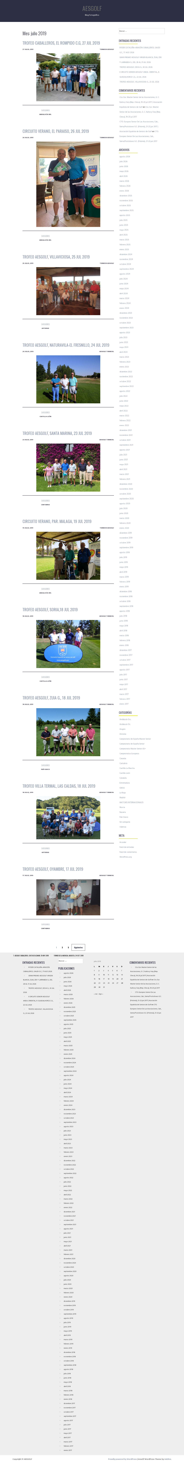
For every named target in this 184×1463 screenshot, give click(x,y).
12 (113, 974)
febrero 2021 (125, 479)
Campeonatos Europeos (129, 753)
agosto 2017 (125, 669)
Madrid (122, 797)
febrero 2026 (125, 186)
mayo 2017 (124, 684)
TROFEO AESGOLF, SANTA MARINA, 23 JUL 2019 (57, 433)
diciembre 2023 (126, 313)
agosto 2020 (125, 503)
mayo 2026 (124, 171)
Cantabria (45, 505)
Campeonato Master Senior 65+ (133, 748)
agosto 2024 (125, 274)
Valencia (123, 826)
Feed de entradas (127, 847)
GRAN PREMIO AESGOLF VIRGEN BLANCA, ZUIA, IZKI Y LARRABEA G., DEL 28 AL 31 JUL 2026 (38, 979)
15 (94, 979)
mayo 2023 (124, 347)
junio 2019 (124, 562)
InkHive (167, 1459)
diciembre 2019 (126, 533)
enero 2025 (124, 249)
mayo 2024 (124, 288)
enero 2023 (124, 366)
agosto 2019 (125, 552)
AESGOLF (92, 8)
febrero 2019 (125, 581)
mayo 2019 (124, 567)
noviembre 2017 (126, 655)
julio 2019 (123, 557)
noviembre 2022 (126, 376)
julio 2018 (123, 616)
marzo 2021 (124, 474)
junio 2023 (124, 342)
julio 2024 (124, 278)
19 (113, 979)
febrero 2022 (125, 420)
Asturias (45, 328)
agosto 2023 (125, 332)
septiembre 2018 (126, 606)
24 (104, 983)
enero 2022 (124, 425)
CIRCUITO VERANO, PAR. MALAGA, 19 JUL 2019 (57, 521)
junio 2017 (124, 679)
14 (122, 974)
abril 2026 (124, 176)
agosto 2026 (125, 156)
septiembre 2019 (126, 547)
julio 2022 (123, 396)
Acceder (123, 842)
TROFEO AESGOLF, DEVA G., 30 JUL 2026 (136, 67)
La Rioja (123, 792)
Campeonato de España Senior (132, 743)
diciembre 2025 (126, 195)
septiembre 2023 (126, 327)
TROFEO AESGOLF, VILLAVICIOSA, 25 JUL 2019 (56, 257)
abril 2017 (123, 689)
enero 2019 (124, 586)
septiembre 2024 (127, 269)
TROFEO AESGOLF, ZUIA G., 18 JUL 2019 (51, 698)
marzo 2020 (124, 518)
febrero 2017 (125, 699)
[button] (68, 77)
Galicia (122, 787)
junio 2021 (124, 459)
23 (99, 983)
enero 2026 (124, 190)
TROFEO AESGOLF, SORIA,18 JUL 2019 (50, 609)
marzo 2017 (124, 694)
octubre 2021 (125, 440)
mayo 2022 (124, 405)
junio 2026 (124, 166)
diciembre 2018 (126, 591)
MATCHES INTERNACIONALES (131, 802)
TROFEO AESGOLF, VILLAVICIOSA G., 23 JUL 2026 (139, 81)
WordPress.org (126, 857)
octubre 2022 (125, 381)
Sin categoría (125, 822)
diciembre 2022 (126, 371)
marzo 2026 (124, 181)
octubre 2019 (125, 542)
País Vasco (45, 769)
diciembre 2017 (126, 650)
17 (104, 979)
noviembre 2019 (126, 537)
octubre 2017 (125, 660)
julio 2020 (124, 508)
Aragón (122, 729)
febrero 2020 (125, 523)
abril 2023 (123, 352)
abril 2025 (124, 234)
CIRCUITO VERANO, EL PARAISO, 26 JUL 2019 (56, 131)
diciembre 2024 (126, 254)
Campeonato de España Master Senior (135, 739)
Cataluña (123, 778)
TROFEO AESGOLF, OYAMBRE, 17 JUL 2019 (53, 869)
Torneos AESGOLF (107, 49)
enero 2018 (124, 645)
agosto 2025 (125, 215)
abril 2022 (124, 410)
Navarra (123, 812)
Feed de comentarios (128, 852)
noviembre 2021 (126, 435)
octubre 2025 (125, 205)
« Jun (96, 994)
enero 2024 (124, 308)
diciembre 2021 (126, 430)
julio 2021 (123, 454)
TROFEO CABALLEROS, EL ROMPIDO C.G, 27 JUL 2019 (61, 43)
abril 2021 (123, 469)
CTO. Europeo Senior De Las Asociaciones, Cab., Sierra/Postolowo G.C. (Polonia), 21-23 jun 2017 (139, 136)
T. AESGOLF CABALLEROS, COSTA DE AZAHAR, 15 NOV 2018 (31, 955)
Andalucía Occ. (125, 719)
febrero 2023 (125, 361)
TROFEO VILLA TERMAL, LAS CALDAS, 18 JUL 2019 (59, 786)
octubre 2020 (125, 493)
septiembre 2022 (127, 386)
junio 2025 (124, 225)
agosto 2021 (125, 449)
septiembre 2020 (127, 498)
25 (109, 983)
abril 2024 (124, 293)
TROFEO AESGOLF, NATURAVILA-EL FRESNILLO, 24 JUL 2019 (66, 345)
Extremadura (125, 783)
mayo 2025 (124, 230)
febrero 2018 (125, 640)
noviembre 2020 (126, 489)
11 (108, 974)
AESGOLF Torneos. (106, 351)
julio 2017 (123, 674)
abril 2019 (123, 572)
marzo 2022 (124, 415)
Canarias (123, 758)
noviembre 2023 (126, 318)
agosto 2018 (125, 611)
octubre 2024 (125, 264)
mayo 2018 (124, 625)
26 (113, 983)
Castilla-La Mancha (127, 768)
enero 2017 (124, 704)
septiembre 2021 (126, 445)
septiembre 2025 (127, 210)
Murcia (122, 807)
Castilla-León (45, 416)
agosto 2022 (125, 391)
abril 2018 (123, 630)
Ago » (101, 994)
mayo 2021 (124, 464)
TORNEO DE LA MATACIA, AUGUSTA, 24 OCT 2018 (68, 955)
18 (108, 979)
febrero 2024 (125, 303)
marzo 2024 (124, 298)
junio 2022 (124, 401)
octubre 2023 (125, 322)
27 (117, 983)
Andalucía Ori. (45, 114)
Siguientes (78, 947)
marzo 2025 (124, 239)
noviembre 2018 (126, 596)
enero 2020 (124, 528)
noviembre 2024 (126, 259)
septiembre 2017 (126, 664)
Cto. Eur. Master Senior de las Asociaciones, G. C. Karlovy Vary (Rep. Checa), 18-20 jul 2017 (140, 112)
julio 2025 (123, 220)
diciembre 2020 (126, 484)
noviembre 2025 (126, 200)
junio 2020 (124, 513)
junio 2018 (124, 620)
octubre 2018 (125, 601)
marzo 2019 (124, 577)
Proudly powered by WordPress (122, 1459)
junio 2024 (124, 283)
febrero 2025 (125, 244)
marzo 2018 (124, 635)
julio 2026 (123, 161)
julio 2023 (123, 337)
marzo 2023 (124, 357)
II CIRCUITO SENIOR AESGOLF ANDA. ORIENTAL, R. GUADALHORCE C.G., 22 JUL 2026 (38, 1000)
